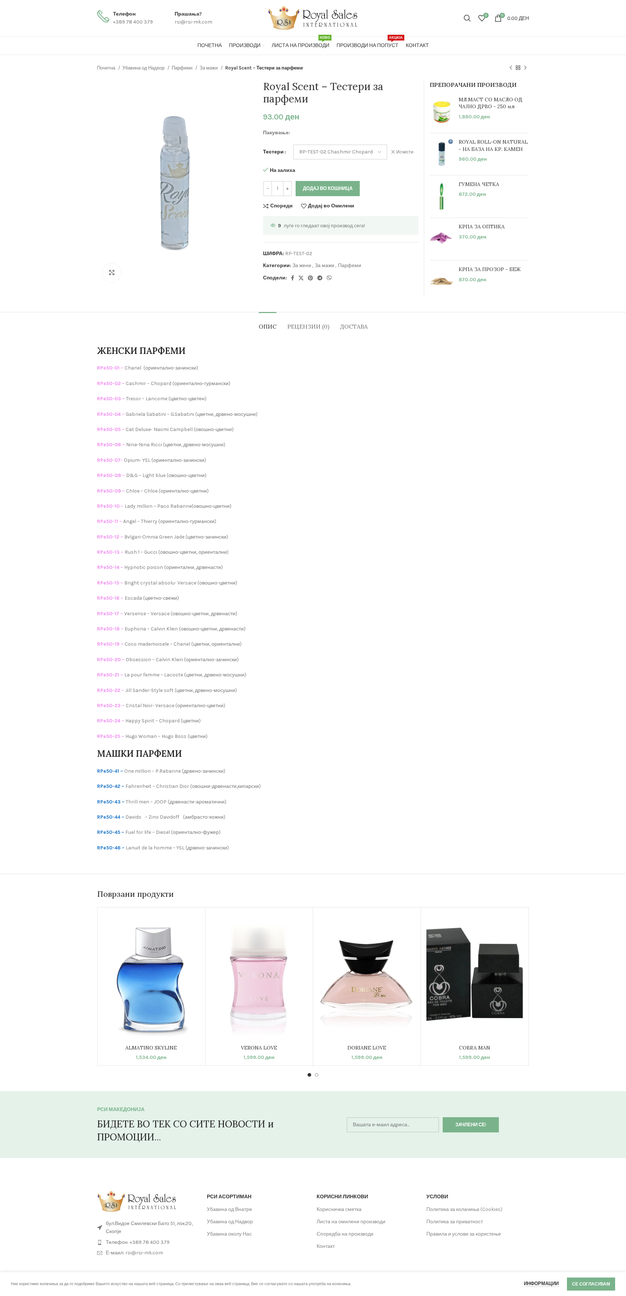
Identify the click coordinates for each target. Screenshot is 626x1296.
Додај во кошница (327, 188)
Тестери (273, 152)
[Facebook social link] (292, 278)
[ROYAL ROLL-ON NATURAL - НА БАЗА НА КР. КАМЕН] (441, 154)
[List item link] (148, 1242)
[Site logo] (313, 17)
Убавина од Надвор (144, 68)
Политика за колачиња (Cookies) (464, 1209)
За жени (301, 265)
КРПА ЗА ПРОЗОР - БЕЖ (490, 269)
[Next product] (525, 68)
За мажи (209, 68)
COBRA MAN (474, 1047)
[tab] (267, 323)
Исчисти (404, 152)
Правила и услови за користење (463, 1234)
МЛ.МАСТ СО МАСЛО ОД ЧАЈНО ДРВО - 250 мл (490, 103)
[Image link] (137, 1201)
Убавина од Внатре (229, 1209)
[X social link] (301, 278)
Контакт (326, 1246)
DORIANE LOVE (366, 1047)
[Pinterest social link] (310, 278)
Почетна (106, 68)
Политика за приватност (454, 1222)
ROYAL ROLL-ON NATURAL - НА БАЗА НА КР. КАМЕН (493, 145)
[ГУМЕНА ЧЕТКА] (441, 196)
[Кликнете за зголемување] (112, 273)
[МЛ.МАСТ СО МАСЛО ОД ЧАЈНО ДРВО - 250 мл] (441, 112)
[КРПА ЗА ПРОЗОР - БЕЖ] (441, 281)
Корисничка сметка (339, 1209)
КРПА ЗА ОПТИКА (482, 226)
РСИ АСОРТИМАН (229, 1197)
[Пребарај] (467, 18)
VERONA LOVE (259, 1047)
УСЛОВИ (437, 1197)
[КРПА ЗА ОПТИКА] (441, 239)
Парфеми (182, 68)
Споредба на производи (345, 1234)
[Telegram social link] (320, 278)
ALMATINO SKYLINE (151, 1047)
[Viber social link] (329, 278)
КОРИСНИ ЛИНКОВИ (342, 1197)
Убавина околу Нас (229, 1234)
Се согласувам (591, 1284)
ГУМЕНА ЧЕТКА (479, 184)
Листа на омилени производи (351, 1222)
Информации (542, 1283)
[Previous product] (510, 68)
